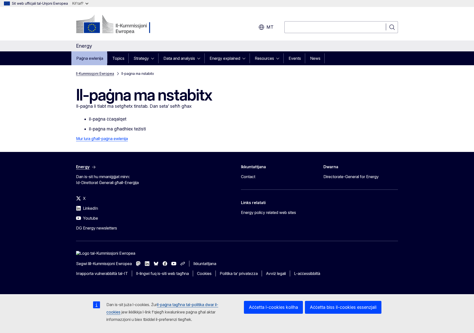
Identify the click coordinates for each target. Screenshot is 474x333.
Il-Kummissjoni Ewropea (95, 73)
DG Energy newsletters (96, 228)
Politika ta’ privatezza (239, 273)
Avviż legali (276, 273)
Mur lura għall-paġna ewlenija (102, 138)
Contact (248, 176)
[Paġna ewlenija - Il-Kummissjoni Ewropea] (116, 25)
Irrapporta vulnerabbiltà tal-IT (102, 273)
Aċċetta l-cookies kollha (273, 307)
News (315, 58)
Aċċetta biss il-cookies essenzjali (343, 307)
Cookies (204, 273)
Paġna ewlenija (89, 58)
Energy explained (225, 58)
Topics (118, 58)
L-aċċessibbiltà (307, 273)
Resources (264, 58)
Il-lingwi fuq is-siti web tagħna (162, 273)
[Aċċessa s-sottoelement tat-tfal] (154, 58)
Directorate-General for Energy (351, 176)
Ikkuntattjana (204, 263)
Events (295, 58)
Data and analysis (179, 58)
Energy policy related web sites (268, 212)
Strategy (141, 58)
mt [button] (270, 27)
